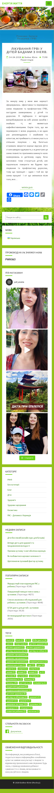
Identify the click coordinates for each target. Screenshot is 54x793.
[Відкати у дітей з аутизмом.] (27, 308)
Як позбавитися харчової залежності (24, 556)
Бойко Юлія (31, 57)
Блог (9, 490)
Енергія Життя (12, 3)
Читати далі (28, 187)
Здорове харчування (16, 505)
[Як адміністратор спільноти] (27, 433)
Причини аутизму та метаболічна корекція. (26, 551)
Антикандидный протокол (19, 615)
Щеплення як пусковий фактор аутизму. (25, 561)
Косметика (12, 510)
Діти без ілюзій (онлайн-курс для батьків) (26, 538)
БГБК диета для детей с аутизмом (23, 607)
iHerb (9, 479)
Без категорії (13, 484)
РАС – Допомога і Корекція (19, 515)
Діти (9, 495)
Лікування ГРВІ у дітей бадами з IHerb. (27, 50)
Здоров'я (11, 500)
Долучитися (16, 731)
